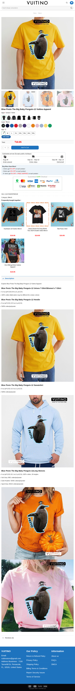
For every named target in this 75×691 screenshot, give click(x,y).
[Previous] (5, 53)
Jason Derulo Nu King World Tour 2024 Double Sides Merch (37, 229)
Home (34, 13)
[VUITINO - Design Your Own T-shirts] (37, 2)
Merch (40, 13)
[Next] (70, 53)
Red (16, 126)
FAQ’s (53, 660)
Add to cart (25, 147)
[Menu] (3, 2)
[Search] (66, 3)
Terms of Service (33, 677)
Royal (12, 126)
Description (9, 278)
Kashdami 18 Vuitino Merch (13, 229)
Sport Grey (20, 126)
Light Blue (41, 126)
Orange (33, 126)
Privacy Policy (32, 660)
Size (2, 129)
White (29, 126)
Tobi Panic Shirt (62, 229)
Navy (7, 126)
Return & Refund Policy (35, 656)
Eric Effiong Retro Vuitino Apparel (13, 266)
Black (3, 126)
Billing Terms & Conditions (36, 668)
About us (55, 656)
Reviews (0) (9, 638)
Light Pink (37, 126)
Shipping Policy (32, 664)
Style (3, 112)
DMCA (54, 664)
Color (3, 122)
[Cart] (71, 2)
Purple (24, 126)
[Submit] (71, 8)
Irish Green (50, 126)
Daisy (46, 126)
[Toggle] (3, 278)
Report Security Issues (35, 673)
